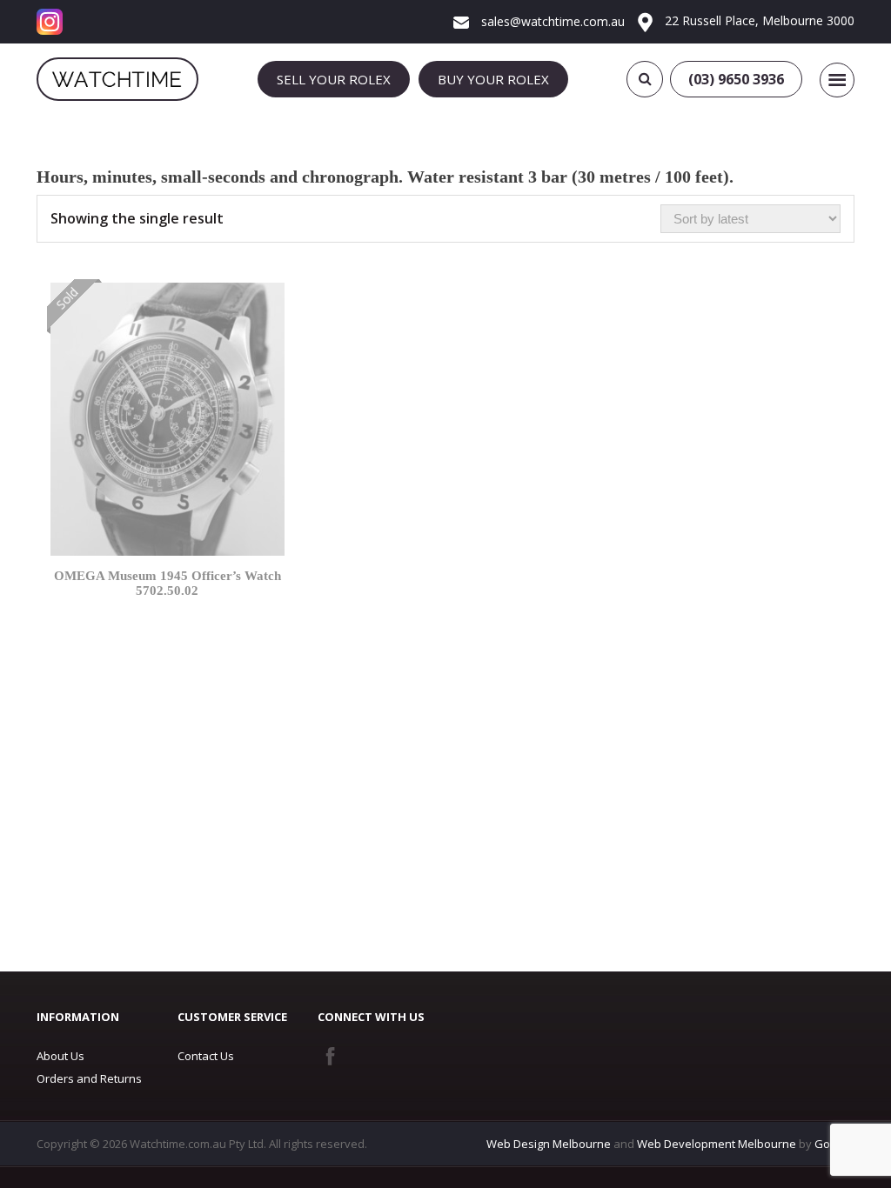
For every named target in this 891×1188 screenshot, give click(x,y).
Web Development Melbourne (716, 1143)
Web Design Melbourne (548, 1143)
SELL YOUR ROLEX (334, 79)
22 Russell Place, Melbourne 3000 (757, 20)
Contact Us (206, 1056)
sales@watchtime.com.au (551, 21)
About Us (60, 1056)
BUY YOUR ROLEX (493, 79)
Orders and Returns (89, 1078)
